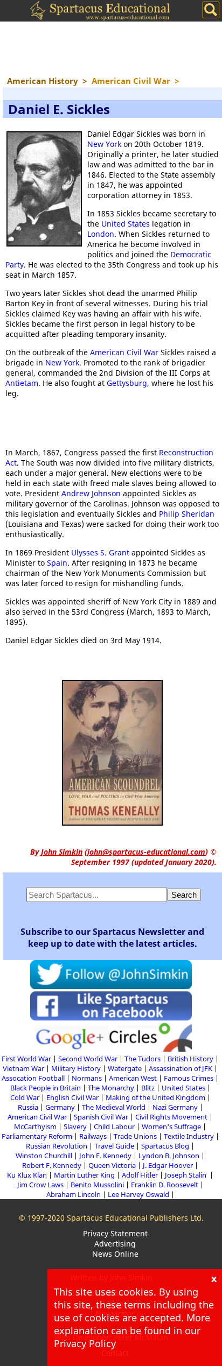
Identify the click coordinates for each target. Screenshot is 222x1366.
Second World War (87, 1059)
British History (190, 1059)
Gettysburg (127, 383)
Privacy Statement (115, 1233)
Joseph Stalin (186, 1175)
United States (125, 224)
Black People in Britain (45, 1088)
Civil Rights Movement (171, 1117)
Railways (93, 1136)
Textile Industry (189, 1136)
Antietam (21, 383)
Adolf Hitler (140, 1175)
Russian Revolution (56, 1146)
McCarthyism (35, 1126)
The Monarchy (111, 1088)
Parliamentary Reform (37, 1136)
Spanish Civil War (101, 1117)
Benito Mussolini (97, 1184)
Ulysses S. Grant (100, 552)
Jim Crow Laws (40, 1184)
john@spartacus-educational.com (146, 852)
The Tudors (142, 1059)
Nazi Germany (175, 1107)
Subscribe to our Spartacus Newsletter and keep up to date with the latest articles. (112, 937)
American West (133, 1078)
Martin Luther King (84, 1175)
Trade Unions (135, 1136)
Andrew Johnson (91, 493)
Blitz (148, 1088)
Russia (28, 1107)
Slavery (75, 1126)
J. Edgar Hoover (168, 1165)
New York (104, 144)
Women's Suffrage (171, 1126)
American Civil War (124, 352)
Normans (87, 1078)
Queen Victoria (112, 1165)
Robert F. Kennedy (51, 1165)
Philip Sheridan (186, 514)
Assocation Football (33, 1078)
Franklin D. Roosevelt (164, 1184)
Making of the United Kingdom (155, 1097)
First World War (26, 1059)
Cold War (24, 1097)
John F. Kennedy (105, 1155)
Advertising (115, 1243)
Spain (57, 563)
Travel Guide (114, 1146)
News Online (115, 1254)
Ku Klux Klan (27, 1175)
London (100, 234)
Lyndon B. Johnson (168, 1155)
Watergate (125, 1068)
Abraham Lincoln (73, 1194)
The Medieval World (113, 1107)
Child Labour (114, 1126)
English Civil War (72, 1097)
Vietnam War (23, 1068)
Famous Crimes (188, 1078)
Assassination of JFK (180, 1068)
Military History (76, 1068)
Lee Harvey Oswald (138, 1194)
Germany (60, 1107)
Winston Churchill (44, 1155)
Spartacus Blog (165, 1146)
